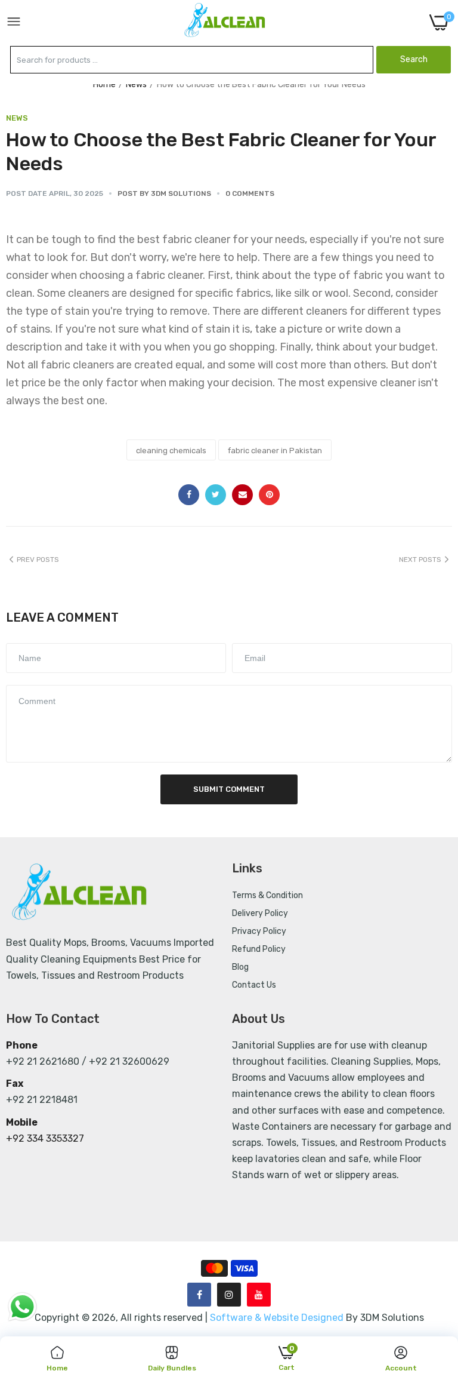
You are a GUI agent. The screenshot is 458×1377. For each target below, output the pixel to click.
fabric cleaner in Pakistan (275, 450)
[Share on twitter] (215, 494)
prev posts (38, 559)
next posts (420, 559)
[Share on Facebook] (188, 494)
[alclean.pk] (225, 22)
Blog (240, 967)
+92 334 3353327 (45, 1138)
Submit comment (229, 789)
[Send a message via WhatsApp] (22, 1306)
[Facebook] (199, 1295)
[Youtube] (259, 1295)
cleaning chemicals (171, 450)
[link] (434, 1278)
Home (104, 84)
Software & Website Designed (278, 1317)
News (136, 84)
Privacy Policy (259, 931)
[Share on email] (242, 494)
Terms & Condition (267, 895)
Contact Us (254, 985)
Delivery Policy (260, 913)
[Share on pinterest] (269, 494)
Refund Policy (259, 949)
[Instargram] (229, 1295)
